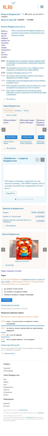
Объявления (7, 392)
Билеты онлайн (11, 115)
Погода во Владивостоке (10, 14)
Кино (5, 384)
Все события (11, 148)
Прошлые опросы (9, 353)
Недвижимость (8, 387)
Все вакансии (11, 226)
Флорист (6, 212)
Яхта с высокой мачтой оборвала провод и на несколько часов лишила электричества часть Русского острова (28, 33)
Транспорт (6, 368)
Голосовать (6, 300)
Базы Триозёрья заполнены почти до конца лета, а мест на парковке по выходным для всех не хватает (26, 86)
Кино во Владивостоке (10, 234)
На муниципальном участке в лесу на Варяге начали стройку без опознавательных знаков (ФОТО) (25, 69)
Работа (5, 395)
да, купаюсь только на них (13, 289)
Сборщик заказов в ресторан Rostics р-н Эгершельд (17, 221)
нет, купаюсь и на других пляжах (15, 292)
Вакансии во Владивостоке (13, 208)
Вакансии (6, 403)
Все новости (10, 99)
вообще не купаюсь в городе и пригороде (18, 295)
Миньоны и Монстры (22, 261)
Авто (5, 379)
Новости (6, 390)
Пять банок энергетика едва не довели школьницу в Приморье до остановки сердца (24, 77)
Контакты (6, 406)
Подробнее (10, 193)
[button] (44, 130)
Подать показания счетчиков (11, 271)
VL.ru (9, 5)
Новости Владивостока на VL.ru (13, 27)
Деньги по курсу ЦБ (8, 20)
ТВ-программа (8, 371)
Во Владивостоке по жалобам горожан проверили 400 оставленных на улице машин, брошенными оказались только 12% (25, 63)
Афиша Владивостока (11, 106)
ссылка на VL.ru (30, 417)
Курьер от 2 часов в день (12, 216)
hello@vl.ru (41, 412)
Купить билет (11, 137)
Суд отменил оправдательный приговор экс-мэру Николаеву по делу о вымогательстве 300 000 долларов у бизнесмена (26, 92)
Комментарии (10, 305)
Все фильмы (10, 265)
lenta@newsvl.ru (23, 410)
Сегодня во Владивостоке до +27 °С (19, 73)
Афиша (5, 382)
